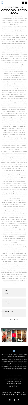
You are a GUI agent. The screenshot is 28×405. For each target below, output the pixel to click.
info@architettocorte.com (14, 386)
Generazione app (12, 394)
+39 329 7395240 (14, 384)
